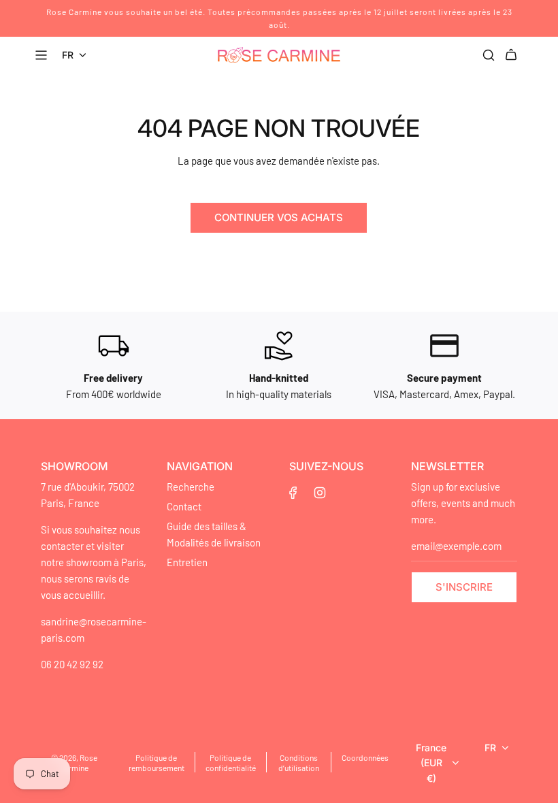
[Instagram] (320, 492)
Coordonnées (365, 757)
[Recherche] (488, 55)
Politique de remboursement (156, 762)
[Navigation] (43, 55)
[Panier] (513, 55)
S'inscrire (464, 586)
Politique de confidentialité (231, 762)
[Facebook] (293, 492)
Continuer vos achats (278, 217)
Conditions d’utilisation (298, 762)
